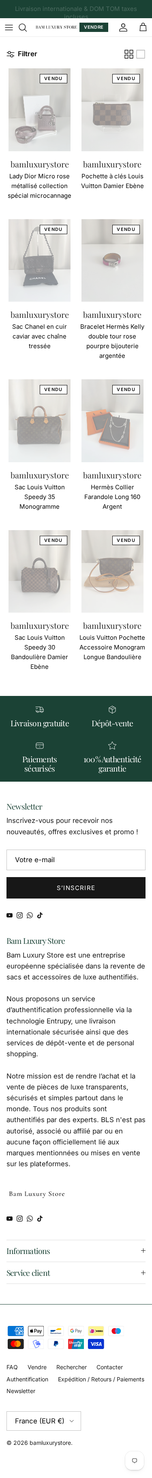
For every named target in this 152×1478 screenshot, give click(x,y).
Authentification (27, 1379)
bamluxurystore (50, 1442)
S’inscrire (76, 888)
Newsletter (20, 1390)
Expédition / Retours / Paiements (101, 1379)
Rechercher (71, 1367)
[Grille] (129, 54)
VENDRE (94, 27)
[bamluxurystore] (56, 27)
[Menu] (9, 27)
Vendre (37, 1367)
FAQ (12, 1367)
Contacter (109, 1367)
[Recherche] (27, 27)
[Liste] (141, 54)
